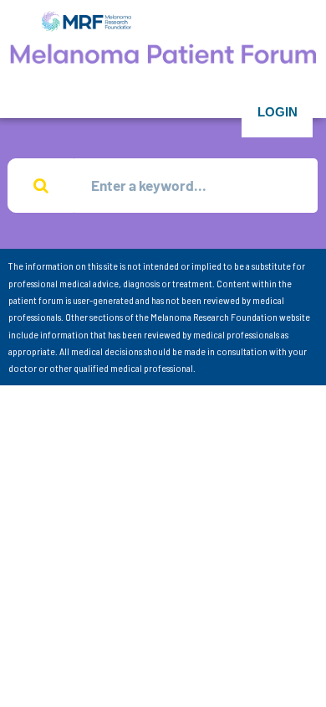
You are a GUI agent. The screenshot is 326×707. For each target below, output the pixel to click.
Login (277, 112)
